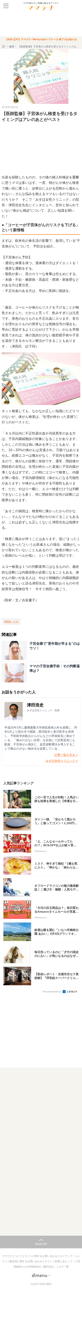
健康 (11, 46)
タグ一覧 (64, 1266)
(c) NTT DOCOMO (41, 1284)
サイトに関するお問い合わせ (41, 1256)
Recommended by (52, 991)
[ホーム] (4, 46)
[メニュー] (6, 6)
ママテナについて (12, 1256)
